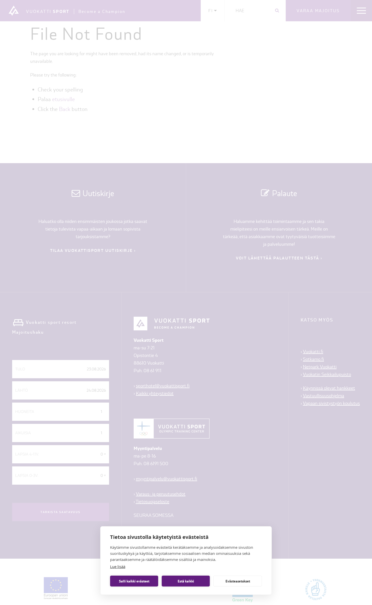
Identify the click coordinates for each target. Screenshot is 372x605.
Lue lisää (117, 566)
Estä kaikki (186, 581)
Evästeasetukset (237, 581)
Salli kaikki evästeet (134, 581)
